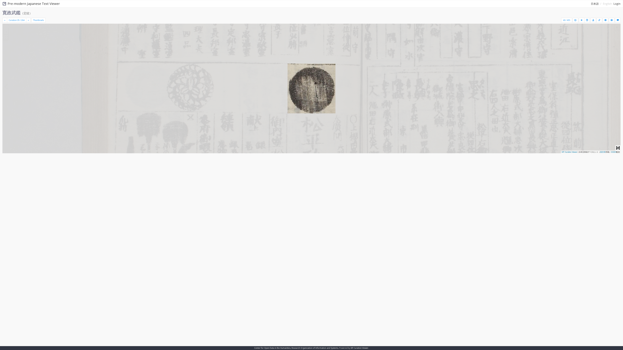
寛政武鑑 (11, 12)
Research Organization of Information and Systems (315, 348)
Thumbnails (38, 20)
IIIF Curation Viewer (569, 152)
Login (616, 4)
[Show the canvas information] (599, 20)
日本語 (595, 4)
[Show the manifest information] (605, 20)
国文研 (602, 152)
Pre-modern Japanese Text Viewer (34, 3)
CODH (613, 152)
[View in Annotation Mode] (618, 20)
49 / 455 (566, 20)
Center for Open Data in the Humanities (272, 348)
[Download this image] (593, 20)
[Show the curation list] (587, 20)
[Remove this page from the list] (581, 20)
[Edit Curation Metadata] (575, 20)
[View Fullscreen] (6, 37)
